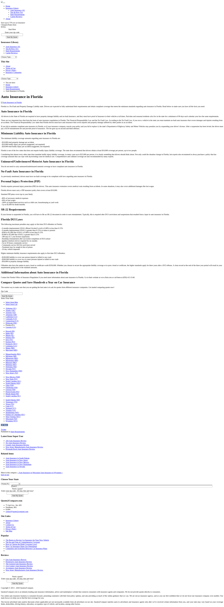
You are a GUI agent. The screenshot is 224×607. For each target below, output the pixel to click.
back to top (5, 475)
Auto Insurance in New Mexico (17, 462)
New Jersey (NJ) (12, 373)
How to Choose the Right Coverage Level (21, 544)
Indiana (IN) (10, 338)
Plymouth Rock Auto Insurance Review (20, 449)
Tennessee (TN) (11, 402)
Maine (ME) (10, 348)
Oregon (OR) (11, 390)
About (8, 19)
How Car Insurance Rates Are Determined (21, 546)
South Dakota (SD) (13, 400)
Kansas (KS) (10, 342)
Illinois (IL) (10, 335)
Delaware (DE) (11, 323)
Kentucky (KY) (11, 344)
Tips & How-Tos (16, 12)
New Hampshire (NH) (14, 371)
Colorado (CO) (11, 319)
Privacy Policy (11, 70)
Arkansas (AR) (11, 315)
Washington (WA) (12, 413)
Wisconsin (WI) (11, 419)
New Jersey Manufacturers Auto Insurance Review (24, 447)
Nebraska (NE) (11, 367)
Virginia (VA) (11, 410)
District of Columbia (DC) (15, 415)
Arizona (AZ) (11, 313)
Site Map (9, 531)
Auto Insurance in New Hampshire (18, 464)
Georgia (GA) (11, 327)
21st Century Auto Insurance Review (19, 566)
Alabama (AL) (11, 308)
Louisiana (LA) (11, 346)
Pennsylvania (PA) (12, 392)
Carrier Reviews (16, 17)
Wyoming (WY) (12, 421)
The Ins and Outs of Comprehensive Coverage (23, 542)
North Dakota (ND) (13, 383)
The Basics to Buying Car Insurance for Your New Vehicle (27, 540)
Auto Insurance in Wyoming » (51, 473)
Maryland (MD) (11, 350)
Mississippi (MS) (12, 360)
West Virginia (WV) (13, 417)
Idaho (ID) (9, 333)
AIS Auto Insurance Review (16, 441)
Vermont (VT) (11, 408)
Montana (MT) (11, 365)
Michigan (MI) (11, 356)
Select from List (11, 304)
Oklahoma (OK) (12, 388)
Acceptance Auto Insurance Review (19, 568)
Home (8, 6)
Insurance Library (12, 8)
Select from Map (12, 302)
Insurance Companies (13, 72)
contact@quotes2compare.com (17, 512)
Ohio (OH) (10, 385)
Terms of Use (11, 68)
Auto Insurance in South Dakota (17, 458)
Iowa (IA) (9, 340)
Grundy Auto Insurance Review (17, 445)
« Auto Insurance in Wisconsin (29, 473)
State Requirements (17, 15)
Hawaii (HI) (10, 331)
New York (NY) (12, 379)
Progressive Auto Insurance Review (19, 562)
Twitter (3, 430)
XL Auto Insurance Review (16, 443)
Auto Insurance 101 (17, 10)
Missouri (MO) (11, 363)
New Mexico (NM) (13, 377)
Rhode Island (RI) (12, 394)
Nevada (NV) (11, 369)
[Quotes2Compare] (2, 2)
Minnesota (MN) (12, 358)
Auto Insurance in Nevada (15, 467)
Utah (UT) (9, 406)
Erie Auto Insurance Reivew (16, 560)
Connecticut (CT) (12, 321)
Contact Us (10, 525)
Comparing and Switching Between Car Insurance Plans (26, 549)
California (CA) (11, 317)
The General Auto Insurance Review (19, 564)
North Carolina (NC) (13, 381)
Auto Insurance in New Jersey (17, 460)
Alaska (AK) (10, 310)
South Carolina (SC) (13, 396)
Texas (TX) (10, 404)
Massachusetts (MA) (13, 354)
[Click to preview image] (11, 102)
